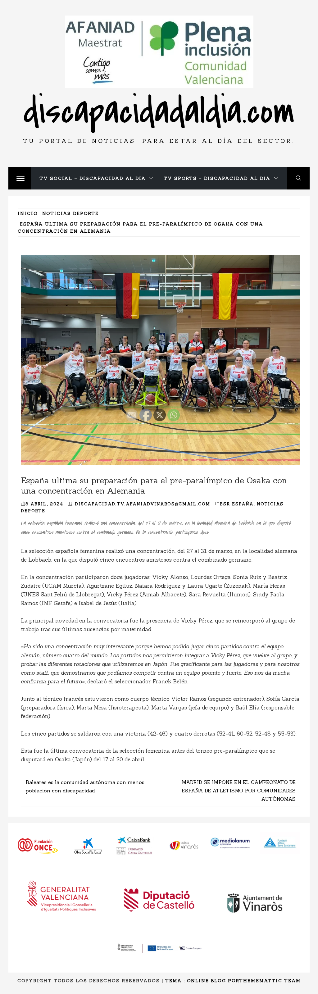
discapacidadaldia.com (158, 111)
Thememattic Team (270, 980)
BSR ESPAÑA (237, 504)
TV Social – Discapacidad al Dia (92, 178)
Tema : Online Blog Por (202, 980)
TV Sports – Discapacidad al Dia (217, 178)
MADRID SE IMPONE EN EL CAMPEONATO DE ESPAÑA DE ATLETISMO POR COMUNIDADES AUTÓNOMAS (239, 790)
